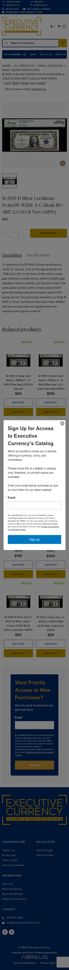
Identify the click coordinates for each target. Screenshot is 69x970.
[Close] (62, 423)
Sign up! (34, 539)
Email (11, 497)
